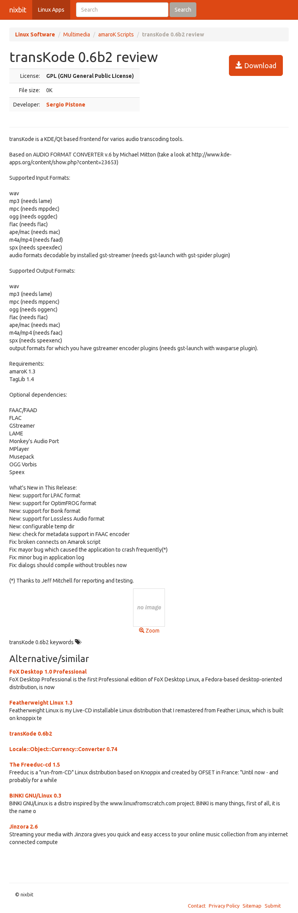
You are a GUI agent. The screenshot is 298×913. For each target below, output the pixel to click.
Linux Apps (51, 10)
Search (183, 10)
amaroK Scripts (116, 34)
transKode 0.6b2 (30, 734)
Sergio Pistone (65, 104)
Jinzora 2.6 (23, 827)
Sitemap (252, 905)
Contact (197, 905)
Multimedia (76, 34)
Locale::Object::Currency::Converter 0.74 (63, 749)
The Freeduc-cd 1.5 (34, 765)
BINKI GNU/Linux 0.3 (35, 796)
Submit (273, 905)
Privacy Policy (224, 905)
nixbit (17, 10)
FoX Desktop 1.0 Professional (48, 672)
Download (259, 65)
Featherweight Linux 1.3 (41, 703)
